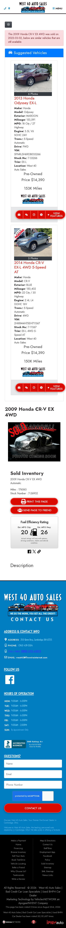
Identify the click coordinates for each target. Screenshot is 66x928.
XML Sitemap (47, 871)
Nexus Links (47, 875)
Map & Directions (47, 840)
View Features (56, 214)
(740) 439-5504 (25, 645)
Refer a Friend (18, 867)
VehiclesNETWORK (45, 899)
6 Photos (33, 94)
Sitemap (47, 867)
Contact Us (33, 808)
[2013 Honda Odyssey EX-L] (33, 78)
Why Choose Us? (18, 871)
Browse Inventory (18, 852)
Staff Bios (48, 848)
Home (18, 844)
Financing (18, 848)
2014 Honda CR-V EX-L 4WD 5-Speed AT (30, 267)
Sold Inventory (47, 863)
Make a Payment (18, 840)
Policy (47, 859)
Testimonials (18, 875)
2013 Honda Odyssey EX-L (25, 100)
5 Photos (33, 258)
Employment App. (47, 852)
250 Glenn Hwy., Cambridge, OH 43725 (36, 639)
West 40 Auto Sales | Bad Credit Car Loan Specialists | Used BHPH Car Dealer (34, 891)
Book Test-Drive (18, 859)
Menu (58, 8)
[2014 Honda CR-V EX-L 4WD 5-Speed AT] (33, 242)
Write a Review (18, 878)
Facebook (47, 855)
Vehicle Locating (18, 863)
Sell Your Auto (18, 855)
